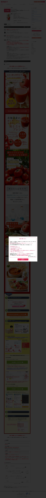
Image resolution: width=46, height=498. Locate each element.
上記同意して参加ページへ (23, 259)
